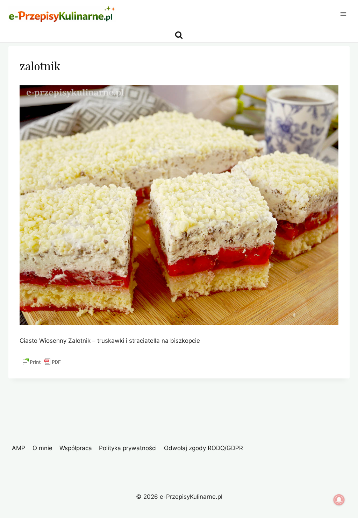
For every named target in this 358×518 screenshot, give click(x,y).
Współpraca (75, 448)
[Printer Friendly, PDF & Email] (41, 362)
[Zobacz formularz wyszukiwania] (179, 35)
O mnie (42, 448)
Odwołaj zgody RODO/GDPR (203, 448)
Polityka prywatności (128, 448)
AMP (18, 448)
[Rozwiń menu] (343, 13)
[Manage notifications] (339, 499)
